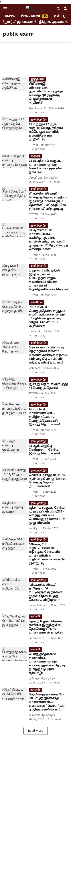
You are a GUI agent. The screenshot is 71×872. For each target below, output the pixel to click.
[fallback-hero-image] (15, 95)
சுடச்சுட (10, 16)
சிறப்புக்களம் (31, 16)
